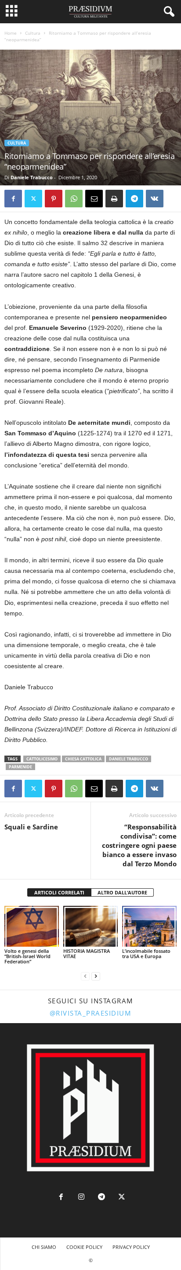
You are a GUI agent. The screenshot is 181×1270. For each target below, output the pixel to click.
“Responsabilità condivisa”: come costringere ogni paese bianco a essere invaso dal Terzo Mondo (139, 845)
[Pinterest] (53, 198)
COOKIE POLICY (84, 1247)
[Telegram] (134, 198)
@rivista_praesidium (91, 1013)
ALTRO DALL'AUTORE (122, 892)
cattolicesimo (42, 759)
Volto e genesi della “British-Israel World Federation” (27, 956)
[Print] (114, 198)
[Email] (94, 198)
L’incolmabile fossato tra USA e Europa (146, 953)
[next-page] (95, 976)
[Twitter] (33, 198)
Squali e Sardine (31, 826)
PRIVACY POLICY (131, 1247)
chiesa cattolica (83, 759)
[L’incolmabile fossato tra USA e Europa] (149, 926)
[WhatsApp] (74, 198)
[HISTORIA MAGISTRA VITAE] (90, 926)
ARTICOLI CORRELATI (59, 892)
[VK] (154, 198)
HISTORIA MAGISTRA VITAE (86, 953)
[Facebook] (13, 198)
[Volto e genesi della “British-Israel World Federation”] (31, 926)
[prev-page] (85, 976)
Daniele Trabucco (32, 177)
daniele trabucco (128, 759)
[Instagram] (81, 1197)
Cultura (32, 33)
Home (10, 33)
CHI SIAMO (44, 1247)
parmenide (20, 767)
